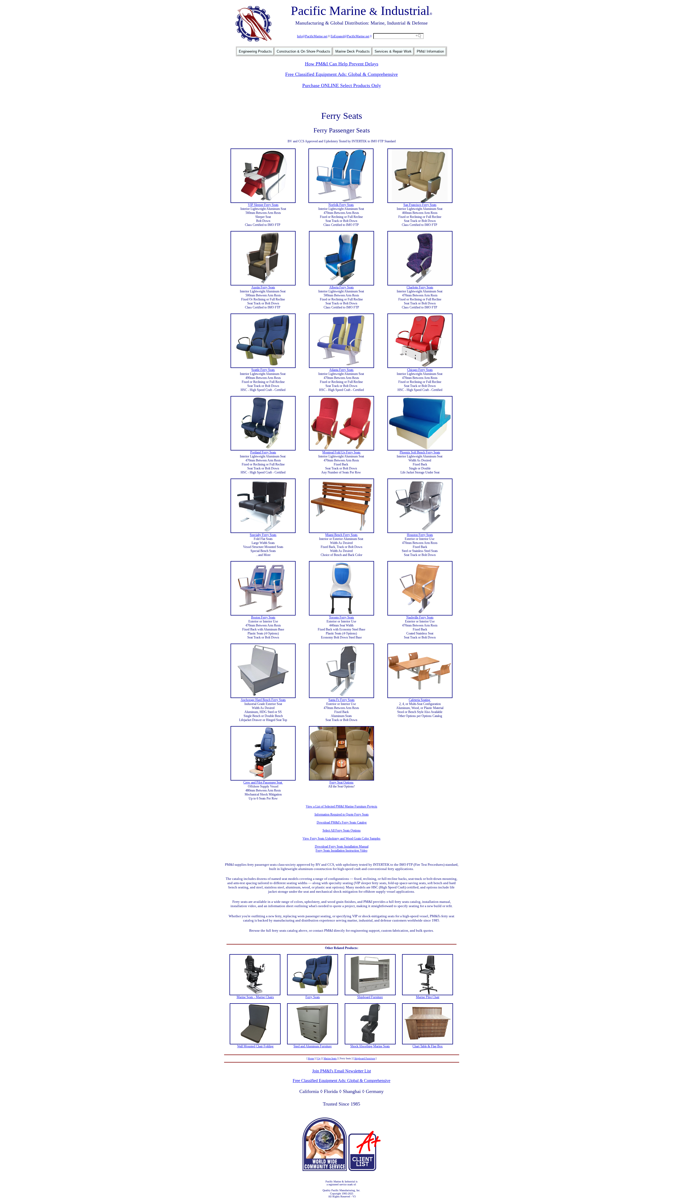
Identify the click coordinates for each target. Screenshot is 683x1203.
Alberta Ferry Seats (341, 287)
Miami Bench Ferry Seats (341, 535)
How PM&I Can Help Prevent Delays (341, 63)
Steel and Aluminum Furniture (312, 1046)
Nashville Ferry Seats (420, 617)
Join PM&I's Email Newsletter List (341, 1071)
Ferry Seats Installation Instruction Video (341, 850)
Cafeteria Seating (420, 700)
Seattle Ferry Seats (263, 370)
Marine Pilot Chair (427, 997)
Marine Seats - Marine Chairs (255, 997)
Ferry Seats (312, 997)
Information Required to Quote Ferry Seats (342, 814)
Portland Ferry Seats (263, 452)
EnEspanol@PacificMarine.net (350, 36)
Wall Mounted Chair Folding (255, 1046)
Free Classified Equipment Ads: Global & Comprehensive (341, 74)
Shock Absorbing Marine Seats (370, 1046)
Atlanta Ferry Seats (341, 370)
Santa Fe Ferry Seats (341, 700)
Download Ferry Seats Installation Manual (341, 846)
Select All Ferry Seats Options (342, 830)
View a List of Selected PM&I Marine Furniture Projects (341, 806)
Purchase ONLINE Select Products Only (341, 85)
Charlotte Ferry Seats (420, 287)
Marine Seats (330, 1058)
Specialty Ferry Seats (263, 535)
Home (311, 1058)
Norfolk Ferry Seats (341, 205)
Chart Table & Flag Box (427, 1046)
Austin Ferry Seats (263, 287)
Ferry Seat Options (341, 782)
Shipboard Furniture (370, 997)
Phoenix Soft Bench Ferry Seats (420, 452)
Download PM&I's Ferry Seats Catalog (342, 822)
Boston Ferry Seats (263, 617)
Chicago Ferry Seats (420, 370)
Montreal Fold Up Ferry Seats (341, 452)
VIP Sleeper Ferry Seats (263, 205)
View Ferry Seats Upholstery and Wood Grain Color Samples (341, 838)
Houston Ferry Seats (420, 535)
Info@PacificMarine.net (312, 36)
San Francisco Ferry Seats (419, 205)
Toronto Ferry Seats (341, 617)
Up (318, 1058)
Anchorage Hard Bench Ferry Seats (263, 700)
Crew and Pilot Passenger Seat (263, 782)
